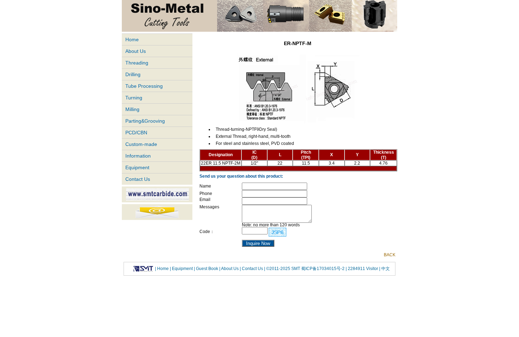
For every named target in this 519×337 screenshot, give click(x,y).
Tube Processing (144, 86)
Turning (133, 97)
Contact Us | (253, 268)
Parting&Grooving (145, 121)
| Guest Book (206, 268)
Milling (132, 109)
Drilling (133, 74)
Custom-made (141, 144)
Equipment (137, 167)
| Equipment (182, 268)
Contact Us (137, 179)
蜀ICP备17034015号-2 (323, 268)
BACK (389, 254)
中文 (385, 268)
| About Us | (230, 268)
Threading (136, 63)
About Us (135, 51)
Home (132, 39)
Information (138, 156)
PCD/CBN (136, 132)
